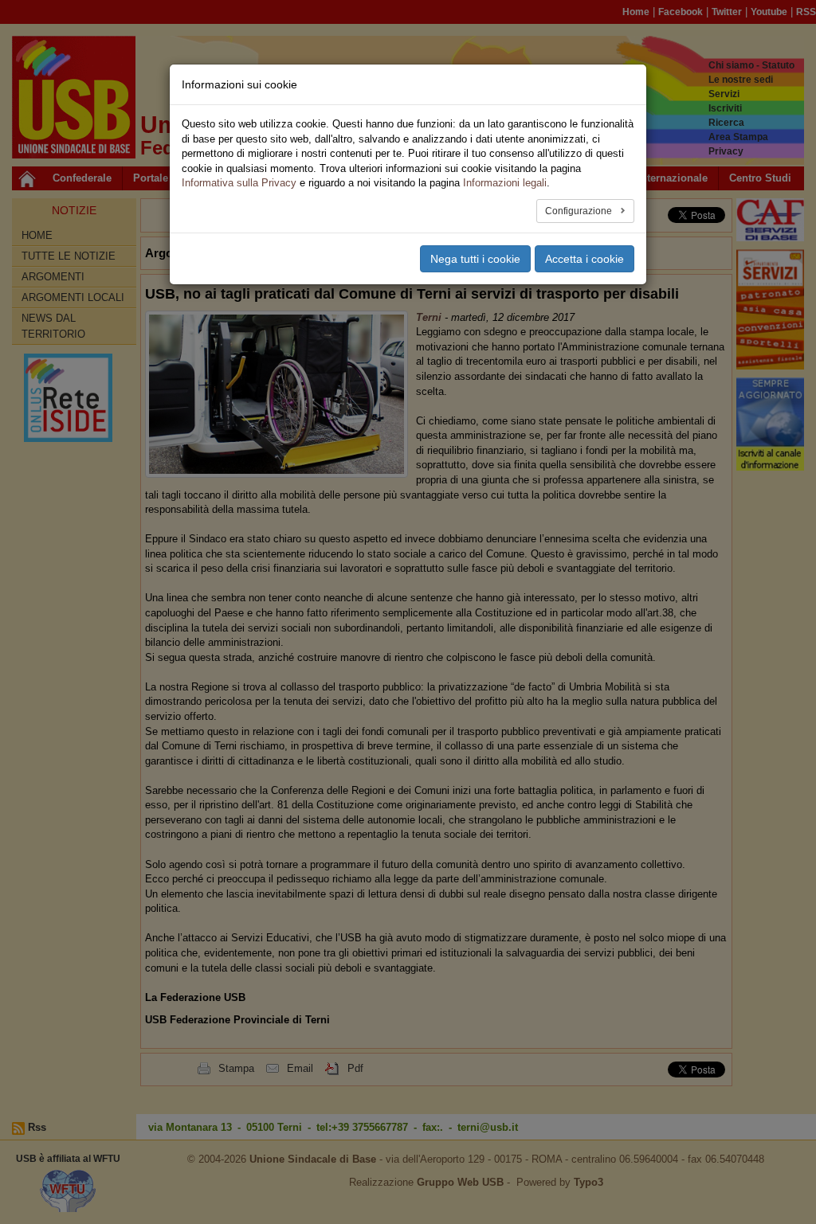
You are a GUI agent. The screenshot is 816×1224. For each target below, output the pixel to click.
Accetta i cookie (584, 258)
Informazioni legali (505, 183)
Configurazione (579, 211)
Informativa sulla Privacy (239, 183)
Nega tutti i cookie (475, 258)
